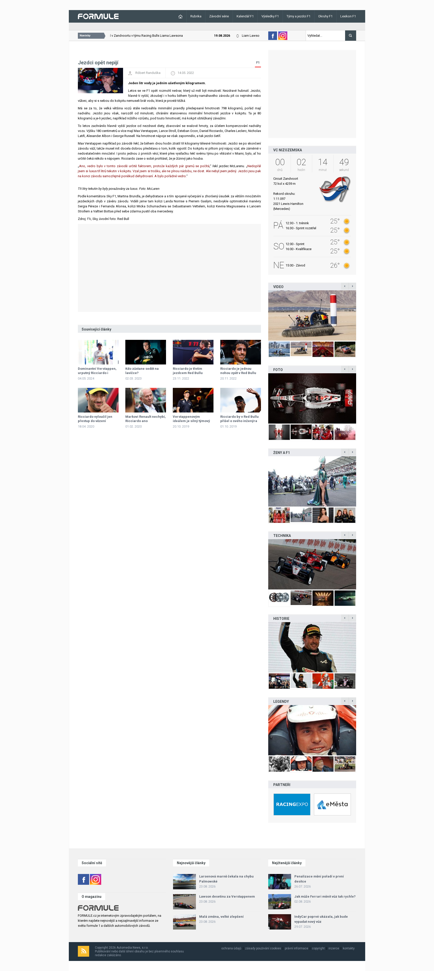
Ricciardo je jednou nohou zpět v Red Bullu (238, 371)
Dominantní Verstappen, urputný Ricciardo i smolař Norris (97, 373)
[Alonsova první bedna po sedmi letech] (312, 647)
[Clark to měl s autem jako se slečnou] (312, 730)
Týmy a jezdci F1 (298, 16)
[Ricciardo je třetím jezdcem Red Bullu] (193, 352)
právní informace (296, 948)
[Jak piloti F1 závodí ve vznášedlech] (312, 315)
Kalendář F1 (245, 16)
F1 (258, 62)
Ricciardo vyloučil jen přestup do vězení (95, 419)
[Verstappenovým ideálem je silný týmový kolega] (193, 400)
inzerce (334, 948)
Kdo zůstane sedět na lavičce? (142, 371)
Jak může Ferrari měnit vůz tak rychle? (325, 896)
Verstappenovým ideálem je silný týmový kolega (191, 421)
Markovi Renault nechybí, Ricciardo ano (145, 419)
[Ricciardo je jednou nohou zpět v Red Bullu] (240, 352)
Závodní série (219, 16)
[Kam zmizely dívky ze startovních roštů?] (312, 481)
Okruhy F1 (325, 16)
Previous (263, 315)
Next (361, 315)
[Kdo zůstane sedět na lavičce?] (145, 352)
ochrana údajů (231, 948)
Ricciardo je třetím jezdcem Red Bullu (188, 371)
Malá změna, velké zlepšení (221, 916)
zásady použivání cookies (263, 948)
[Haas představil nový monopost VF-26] (312, 398)
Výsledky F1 (270, 16)
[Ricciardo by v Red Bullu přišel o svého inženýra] (240, 400)
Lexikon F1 (348, 16)
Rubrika (195, 16)
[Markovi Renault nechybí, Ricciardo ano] (145, 400)
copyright (318, 948)
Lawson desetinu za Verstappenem (227, 896)
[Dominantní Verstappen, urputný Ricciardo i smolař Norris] (98, 352)
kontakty (349, 948)
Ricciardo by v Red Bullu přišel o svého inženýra (239, 419)
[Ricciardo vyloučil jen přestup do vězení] (98, 400)
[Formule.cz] (98, 16)
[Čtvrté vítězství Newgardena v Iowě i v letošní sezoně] (312, 564)
